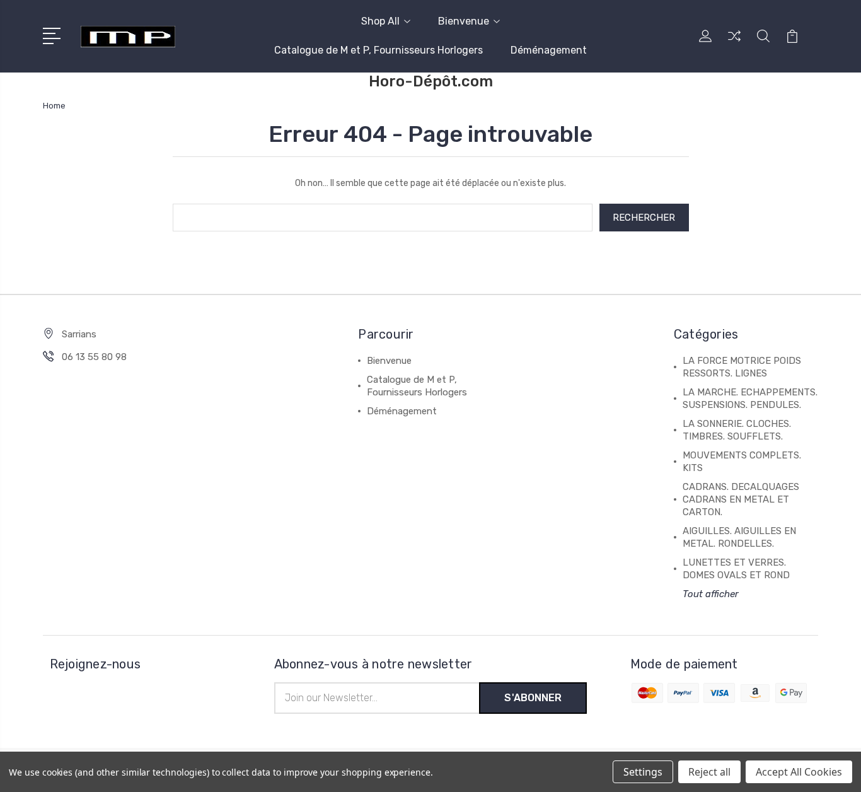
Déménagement (549, 50)
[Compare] (734, 43)
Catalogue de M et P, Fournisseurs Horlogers (378, 50)
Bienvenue (463, 21)
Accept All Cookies (799, 772)
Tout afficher (711, 594)
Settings (642, 772)
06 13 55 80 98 (94, 357)
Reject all (709, 772)
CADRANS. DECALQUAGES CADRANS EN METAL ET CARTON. (741, 499)
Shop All (380, 21)
